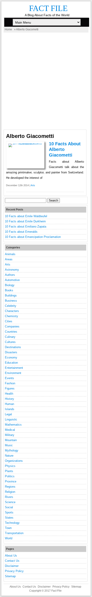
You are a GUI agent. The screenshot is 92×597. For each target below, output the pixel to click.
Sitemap (10, 576)
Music (9, 445)
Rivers (9, 497)
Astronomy (12, 269)
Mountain (11, 440)
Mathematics (13, 424)
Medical (10, 429)
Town (8, 528)
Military (9, 435)
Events (9, 378)
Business (11, 300)
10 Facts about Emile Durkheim (25, 221)
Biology (10, 285)
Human (9, 404)
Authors (10, 274)
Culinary (10, 336)
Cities (8, 321)
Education (11, 362)
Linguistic (11, 419)
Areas (9, 259)
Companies (12, 326)
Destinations (13, 347)
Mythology (11, 450)
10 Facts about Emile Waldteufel (26, 216)
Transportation (14, 533)
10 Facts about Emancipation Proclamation (33, 237)
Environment (13, 373)
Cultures (10, 342)
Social (9, 507)
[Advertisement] (46, 81)
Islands (9, 409)
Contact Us (12, 560)
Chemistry (11, 316)
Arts (33, 185)
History (9, 398)
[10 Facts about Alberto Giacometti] (25, 143)
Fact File (48, 8)
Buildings (11, 295)
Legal (8, 414)
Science (10, 502)
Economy (11, 357)
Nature (9, 455)
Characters (12, 311)
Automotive (12, 280)
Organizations (14, 460)
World (8, 538)
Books (9, 290)
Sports (9, 512)
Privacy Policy (14, 571)
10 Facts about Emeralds (21, 231)
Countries (11, 331)
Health (9, 393)
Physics (10, 466)
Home (8, 29)
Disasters (11, 352)
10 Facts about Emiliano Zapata (25, 226)
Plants (9, 471)
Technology (12, 522)
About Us (11, 555)
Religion (10, 491)
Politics (10, 476)
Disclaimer (12, 566)
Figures (10, 388)
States (9, 517)
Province (10, 481)
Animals (10, 254)
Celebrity (10, 305)
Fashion (10, 383)
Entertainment (14, 367)
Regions (10, 486)
